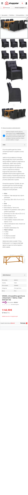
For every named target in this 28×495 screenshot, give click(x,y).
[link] (26, 3)
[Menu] (2, 3)
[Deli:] (26, 19)
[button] (22, 3)
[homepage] (12, 3)
